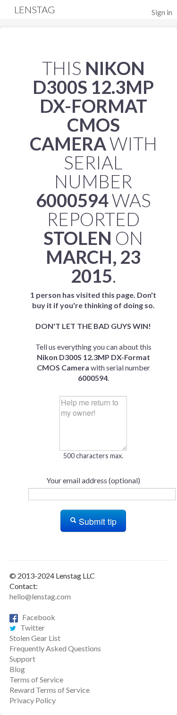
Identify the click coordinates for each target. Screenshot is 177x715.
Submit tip (96, 521)
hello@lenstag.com (40, 596)
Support (22, 658)
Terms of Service (36, 679)
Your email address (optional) (93, 480)
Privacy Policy (32, 700)
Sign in (162, 12)
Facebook (36, 617)
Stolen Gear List (34, 637)
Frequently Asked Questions (55, 648)
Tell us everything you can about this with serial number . (93, 336)
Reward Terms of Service (49, 689)
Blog (17, 669)
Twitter (30, 627)
